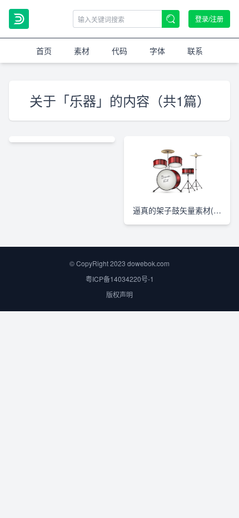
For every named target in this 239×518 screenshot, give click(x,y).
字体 (157, 50)
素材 (81, 50)
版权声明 (119, 294)
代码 (119, 50)
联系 (195, 50)
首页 (44, 50)
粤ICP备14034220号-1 (120, 278)
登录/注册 (209, 18)
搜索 (171, 19)
